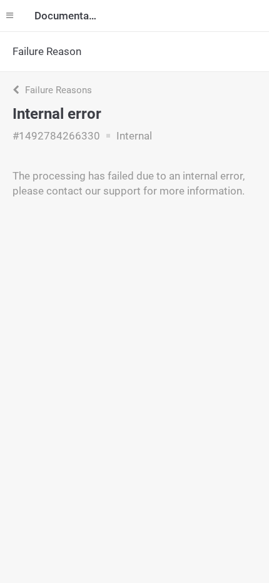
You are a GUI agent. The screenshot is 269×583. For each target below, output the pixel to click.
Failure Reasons (57, 90)
